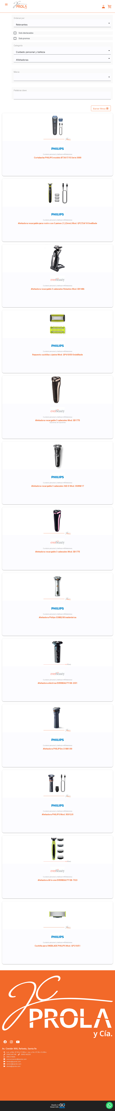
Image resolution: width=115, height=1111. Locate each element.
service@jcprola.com (13, 1064)
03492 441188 (11, 1054)
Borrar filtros (99, 109)
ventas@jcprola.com (13, 1062)
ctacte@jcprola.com (13, 1066)
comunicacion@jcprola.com (16, 1059)
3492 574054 (10, 1057)
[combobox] (62, 23)
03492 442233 (26, 1054)
